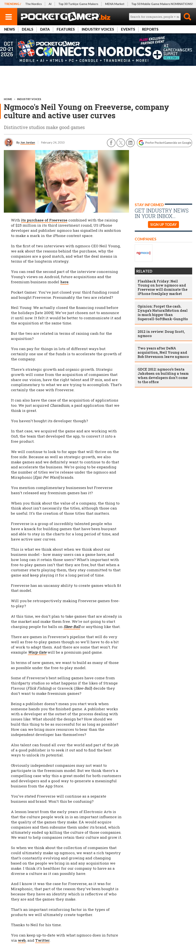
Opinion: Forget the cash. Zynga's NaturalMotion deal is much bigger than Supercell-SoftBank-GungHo (163, 312)
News (9, 29)
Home (8, 99)
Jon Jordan (27, 142)
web (22, 940)
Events (128, 29)
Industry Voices (98, 29)
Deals (27, 29)
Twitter (42, 940)
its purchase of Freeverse (44, 220)
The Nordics (33, 4)
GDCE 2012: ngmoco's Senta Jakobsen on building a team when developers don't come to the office (163, 375)
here (64, 281)
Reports (150, 29)
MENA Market (114, 4)
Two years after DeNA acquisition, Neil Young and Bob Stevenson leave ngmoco (163, 352)
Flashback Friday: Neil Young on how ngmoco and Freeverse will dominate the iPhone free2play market (162, 287)
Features (66, 29)
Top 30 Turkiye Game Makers (78, 4)
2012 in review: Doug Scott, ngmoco (161, 333)
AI (50, 4)
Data (45, 29)
